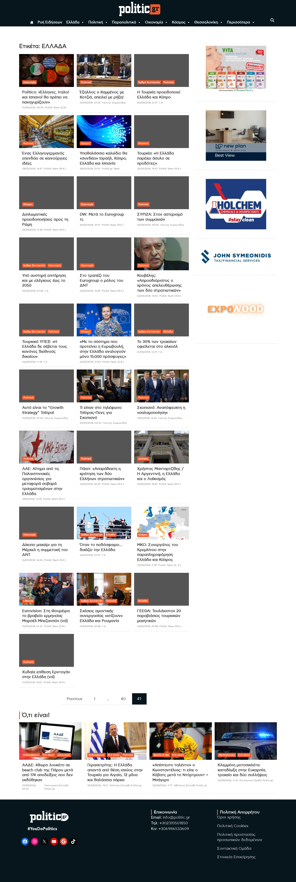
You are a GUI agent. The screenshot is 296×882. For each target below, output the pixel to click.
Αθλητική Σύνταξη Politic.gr (190, 785)
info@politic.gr (176, 817)
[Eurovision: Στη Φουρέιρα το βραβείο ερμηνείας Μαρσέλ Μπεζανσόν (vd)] (46, 589)
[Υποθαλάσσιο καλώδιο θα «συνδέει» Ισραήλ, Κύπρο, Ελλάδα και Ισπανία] (104, 131)
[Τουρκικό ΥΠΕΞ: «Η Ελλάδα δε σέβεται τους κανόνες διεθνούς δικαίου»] (46, 319)
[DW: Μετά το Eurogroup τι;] (104, 192)
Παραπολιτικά (124, 22)
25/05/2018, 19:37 (147, 168)
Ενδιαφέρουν (31, 755)
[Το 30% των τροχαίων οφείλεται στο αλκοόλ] (161, 319)
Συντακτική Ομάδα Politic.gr (256, 780)
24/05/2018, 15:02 (147, 296)
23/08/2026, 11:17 (162, 785)
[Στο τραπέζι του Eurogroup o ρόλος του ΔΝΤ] (104, 253)
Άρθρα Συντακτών (149, 82)
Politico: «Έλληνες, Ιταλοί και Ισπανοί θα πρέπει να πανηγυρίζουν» (45, 97)
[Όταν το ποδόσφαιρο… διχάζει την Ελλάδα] (104, 523)
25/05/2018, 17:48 (32, 230)
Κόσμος (178, 22)
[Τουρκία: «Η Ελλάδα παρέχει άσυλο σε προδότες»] (161, 131)
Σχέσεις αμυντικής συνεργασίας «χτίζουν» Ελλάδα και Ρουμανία (101, 616)
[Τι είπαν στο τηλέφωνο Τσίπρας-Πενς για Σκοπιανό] (104, 386)
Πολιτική (95, 22)
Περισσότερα (238, 22)
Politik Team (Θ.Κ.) (55, 168)
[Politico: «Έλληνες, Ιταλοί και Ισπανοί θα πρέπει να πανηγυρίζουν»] (46, 70)
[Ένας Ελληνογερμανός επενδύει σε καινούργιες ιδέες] (46, 131)
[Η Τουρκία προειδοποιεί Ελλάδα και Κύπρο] (161, 70)
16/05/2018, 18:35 (147, 484)
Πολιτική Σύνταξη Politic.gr (126, 785)
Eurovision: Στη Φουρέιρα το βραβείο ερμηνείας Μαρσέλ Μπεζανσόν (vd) (46, 616)
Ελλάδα (73, 22)
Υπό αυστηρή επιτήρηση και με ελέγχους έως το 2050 (44, 280)
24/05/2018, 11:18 (32, 362)
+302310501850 (173, 823)
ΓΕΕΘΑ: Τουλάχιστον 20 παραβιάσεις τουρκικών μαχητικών (159, 616)
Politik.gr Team (111, 168)
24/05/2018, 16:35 (90, 291)
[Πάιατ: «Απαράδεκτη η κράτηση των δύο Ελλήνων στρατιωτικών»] (104, 447)
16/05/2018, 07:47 (90, 555)
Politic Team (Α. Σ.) (169, 565)
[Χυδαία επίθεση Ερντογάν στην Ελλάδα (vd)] (46, 650)
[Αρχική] (32, 22)
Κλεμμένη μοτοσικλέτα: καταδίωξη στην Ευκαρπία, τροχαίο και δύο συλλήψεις (242, 770)
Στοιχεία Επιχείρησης (236, 857)
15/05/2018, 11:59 (147, 565)
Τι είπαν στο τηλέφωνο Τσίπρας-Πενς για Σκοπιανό (101, 413)
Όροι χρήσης (229, 817)
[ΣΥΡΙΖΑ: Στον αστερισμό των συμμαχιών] (161, 192)
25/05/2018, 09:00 (148, 225)
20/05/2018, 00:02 (90, 423)
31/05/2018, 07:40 (90, 102)
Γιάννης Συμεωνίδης (114, 102)
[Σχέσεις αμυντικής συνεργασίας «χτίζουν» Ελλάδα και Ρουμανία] (104, 589)
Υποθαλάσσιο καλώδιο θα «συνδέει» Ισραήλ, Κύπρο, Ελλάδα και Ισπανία (103, 158)
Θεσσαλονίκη (206, 22)
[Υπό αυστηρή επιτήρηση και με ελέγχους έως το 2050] (46, 253)
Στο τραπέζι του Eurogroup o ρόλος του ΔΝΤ (101, 280)
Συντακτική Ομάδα (234, 849)
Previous (74, 699)
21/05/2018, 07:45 (32, 418)
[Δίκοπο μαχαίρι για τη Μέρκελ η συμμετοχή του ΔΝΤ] (46, 523)
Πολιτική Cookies (232, 826)
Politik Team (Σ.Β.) (55, 107)
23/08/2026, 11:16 (228, 780)
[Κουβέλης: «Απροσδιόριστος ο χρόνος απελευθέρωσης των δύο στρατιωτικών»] (161, 253)
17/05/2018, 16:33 (147, 418)
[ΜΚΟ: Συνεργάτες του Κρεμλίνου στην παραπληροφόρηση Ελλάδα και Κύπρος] (161, 523)
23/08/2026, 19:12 (97, 785)
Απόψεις (143, 458)
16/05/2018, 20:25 (90, 484)
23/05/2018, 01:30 (90, 362)
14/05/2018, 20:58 (147, 626)
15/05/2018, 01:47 (32, 626)
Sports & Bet (161, 755)
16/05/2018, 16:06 (32, 560)
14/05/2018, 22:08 (90, 626)
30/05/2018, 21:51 (147, 102)
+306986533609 (173, 829)
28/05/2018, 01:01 (90, 168)
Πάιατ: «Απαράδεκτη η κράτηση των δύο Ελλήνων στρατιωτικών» (102, 474)
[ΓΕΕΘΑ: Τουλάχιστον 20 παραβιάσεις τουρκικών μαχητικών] (161, 589)
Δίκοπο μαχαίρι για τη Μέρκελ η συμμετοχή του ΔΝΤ (45, 550)
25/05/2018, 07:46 (32, 291)
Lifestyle (28, 601)
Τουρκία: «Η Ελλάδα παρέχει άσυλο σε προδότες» (155, 158)
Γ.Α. (161, 102)
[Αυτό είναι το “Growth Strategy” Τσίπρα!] (46, 386)
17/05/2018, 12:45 (32, 499)
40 (123, 699)
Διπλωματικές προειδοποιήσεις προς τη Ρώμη (45, 219)
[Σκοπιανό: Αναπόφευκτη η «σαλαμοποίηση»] (161, 386)
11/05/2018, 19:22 (32, 682)
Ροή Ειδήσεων (50, 22)
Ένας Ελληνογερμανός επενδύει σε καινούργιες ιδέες (44, 158)
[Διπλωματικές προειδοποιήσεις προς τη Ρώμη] (46, 192)
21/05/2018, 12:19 (147, 352)
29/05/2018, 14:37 (32, 168)
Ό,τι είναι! (48, 755)
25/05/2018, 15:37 (90, 225)
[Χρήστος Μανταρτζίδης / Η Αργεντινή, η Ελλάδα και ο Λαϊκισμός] (161, 447)
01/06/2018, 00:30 (32, 107)
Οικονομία (154, 22)
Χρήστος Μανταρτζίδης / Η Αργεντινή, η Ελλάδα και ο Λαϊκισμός (160, 474)
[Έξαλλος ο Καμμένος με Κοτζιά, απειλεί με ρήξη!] (104, 70)
